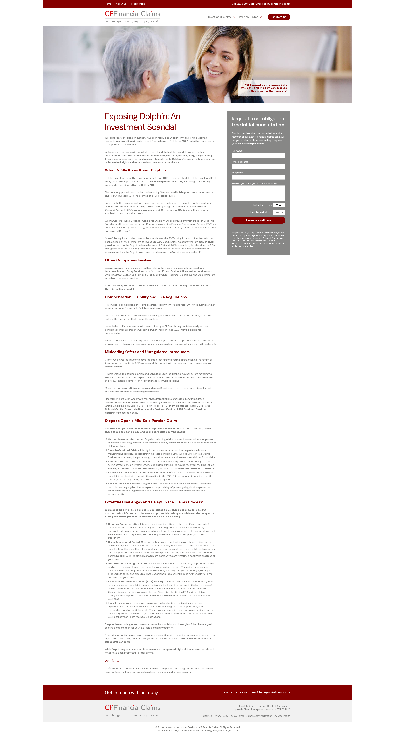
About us (121, 3)
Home (108, 3)
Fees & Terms (237, 716)
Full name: (237, 151)
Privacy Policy (221, 716)
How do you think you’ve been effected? (254, 183)
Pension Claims (249, 17)
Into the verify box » (261, 212)
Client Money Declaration (259, 716)
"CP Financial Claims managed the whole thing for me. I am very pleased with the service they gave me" (264, 88)
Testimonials (138, 3)
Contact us (279, 17)
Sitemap (207, 716)
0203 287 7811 (245, 3)
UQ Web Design (282, 716)
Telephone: (238, 172)
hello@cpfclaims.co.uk (276, 3)
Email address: (240, 161)
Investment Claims (220, 17)
